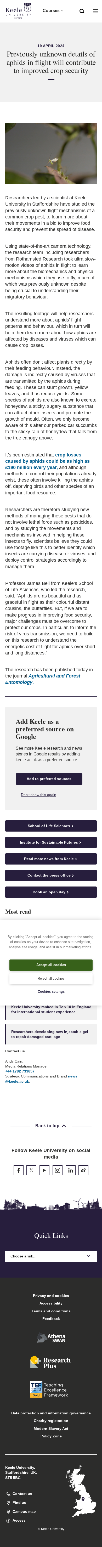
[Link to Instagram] (58, 1170)
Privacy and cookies (51, 1296)
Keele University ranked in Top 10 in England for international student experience (51, 1009)
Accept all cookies (51, 965)
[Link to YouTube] (44, 1170)
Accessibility (51, 1303)
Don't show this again (38, 795)
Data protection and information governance (51, 1413)
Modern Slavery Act (51, 1428)
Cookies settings (51, 991)
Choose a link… (23, 1256)
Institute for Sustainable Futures (49, 842)
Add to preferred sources (49, 779)
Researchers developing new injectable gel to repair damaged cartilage (49, 1034)
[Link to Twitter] (31, 1170)
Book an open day (49, 892)
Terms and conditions (51, 1311)
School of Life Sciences (49, 826)
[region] (51, 963)
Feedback (51, 1319)
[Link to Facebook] (19, 1170)
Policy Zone (51, 1436)
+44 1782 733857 (20, 1071)
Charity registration (51, 1421)
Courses (51, 10)
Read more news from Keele (49, 859)
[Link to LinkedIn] (71, 1170)
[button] (82, 10)
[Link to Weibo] (83, 1170)
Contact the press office (49, 875)
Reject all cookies (51, 978)
